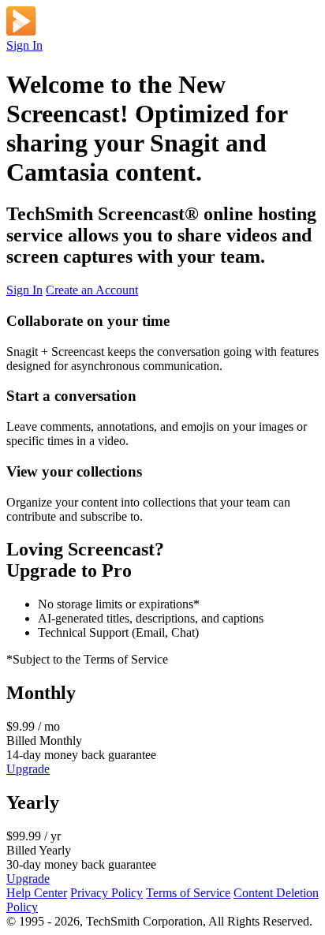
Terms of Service (188, 892)
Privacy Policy (106, 892)
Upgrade (28, 769)
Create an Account (92, 290)
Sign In (24, 45)
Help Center (36, 892)
